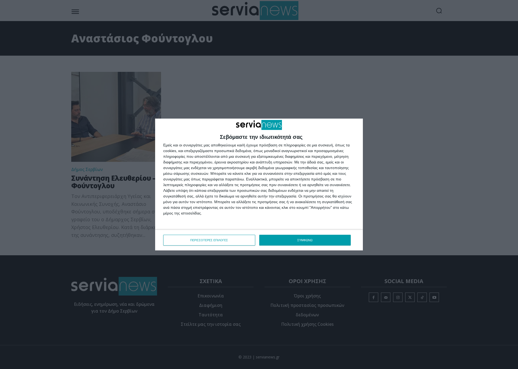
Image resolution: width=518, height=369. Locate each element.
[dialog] (259, 184)
